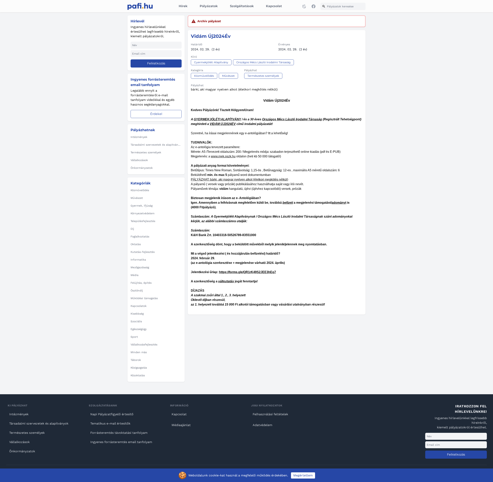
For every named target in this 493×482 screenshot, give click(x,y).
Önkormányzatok (22, 451)
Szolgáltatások (242, 6)
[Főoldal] (140, 6)
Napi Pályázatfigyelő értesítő (111, 414)
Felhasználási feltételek (270, 414)
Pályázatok (209, 6)
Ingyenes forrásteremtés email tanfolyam (121, 442)
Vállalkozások (19, 442)
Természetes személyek (27, 433)
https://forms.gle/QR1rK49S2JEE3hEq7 (247, 272)
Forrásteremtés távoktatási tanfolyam (119, 433)
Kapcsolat (274, 6)
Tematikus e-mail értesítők (110, 423)
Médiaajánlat (181, 425)
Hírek (183, 6)
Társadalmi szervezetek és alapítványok (38, 423)
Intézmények (19, 414)
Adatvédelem (262, 425)
